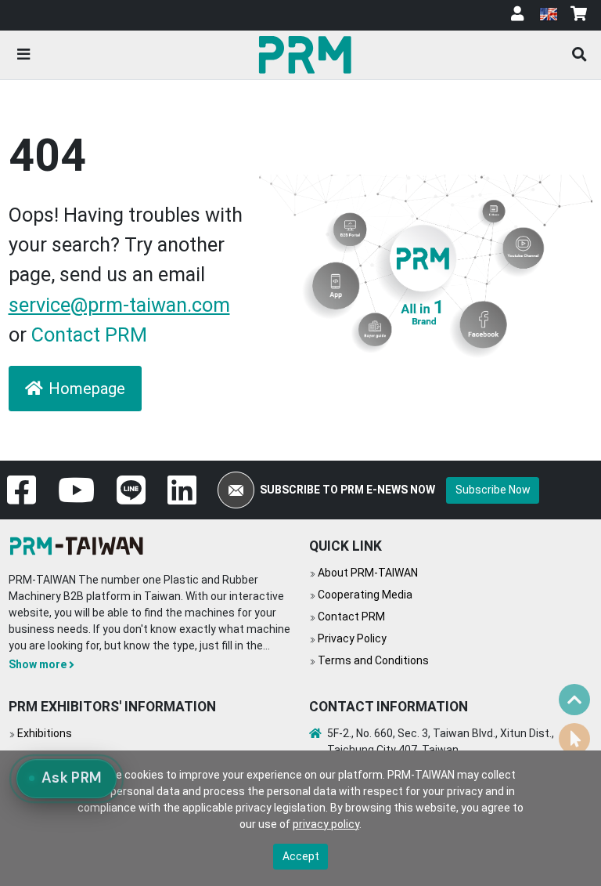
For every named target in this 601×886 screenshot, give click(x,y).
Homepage (87, 388)
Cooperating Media (365, 594)
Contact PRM (89, 334)
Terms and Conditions (373, 660)
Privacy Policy (352, 638)
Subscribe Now (493, 489)
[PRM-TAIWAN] (308, 54)
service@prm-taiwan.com (119, 304)
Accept (301, 856)
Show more (38, 664)
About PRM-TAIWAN (368, 572)
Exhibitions (44, 733)
